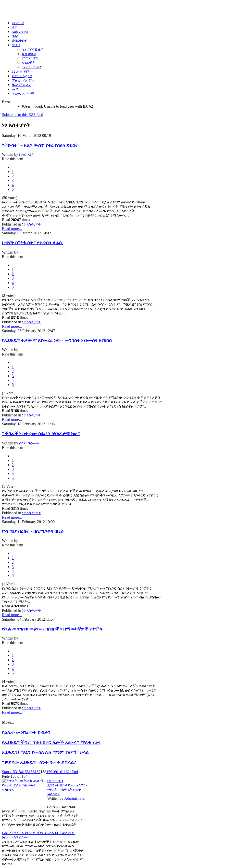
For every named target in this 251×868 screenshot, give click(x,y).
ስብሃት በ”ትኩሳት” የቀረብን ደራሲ (32, 242)
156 (32, 772)
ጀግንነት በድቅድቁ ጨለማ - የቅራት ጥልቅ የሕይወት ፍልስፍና (67, 789)
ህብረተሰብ (55, 781)
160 (55, 772)
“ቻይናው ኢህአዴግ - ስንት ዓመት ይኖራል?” (40, 762)
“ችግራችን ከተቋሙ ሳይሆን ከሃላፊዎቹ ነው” (41, 433)
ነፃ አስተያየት (31, 224)
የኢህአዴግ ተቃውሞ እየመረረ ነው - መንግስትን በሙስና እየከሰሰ (57, 340)
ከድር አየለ (26, 154)
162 (67, 772)
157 (37, 772)
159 (49, 772)
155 (26, 772)
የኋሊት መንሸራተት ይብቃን (26, 732)
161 (61, 772)
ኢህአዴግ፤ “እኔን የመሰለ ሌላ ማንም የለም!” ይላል (45, 752)
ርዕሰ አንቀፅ (10, 833)
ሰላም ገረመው (29, 443)
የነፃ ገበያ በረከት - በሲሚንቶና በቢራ (33, 531)
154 (20, 772)
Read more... (12, 229)
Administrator (75, 798)
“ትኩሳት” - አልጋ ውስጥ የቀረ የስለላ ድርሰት (40, 145)
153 (14, 772)
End (75, 772)
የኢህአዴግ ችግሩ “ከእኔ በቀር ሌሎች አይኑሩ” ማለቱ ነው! (51, 742)
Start (5, 772)
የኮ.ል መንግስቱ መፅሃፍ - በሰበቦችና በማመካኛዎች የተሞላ (52, 628)
